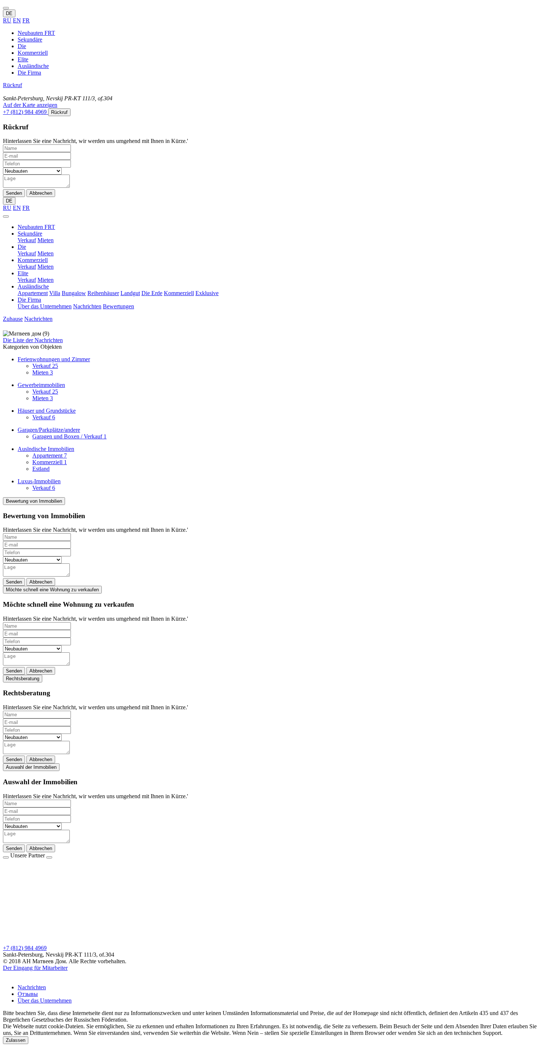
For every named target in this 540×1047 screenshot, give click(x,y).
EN (17, 20)
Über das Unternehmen (45, 306)
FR (26, 20)
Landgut (130, 293)
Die (22, 46)
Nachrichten (87, 306)
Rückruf (12, 85)
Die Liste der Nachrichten (33, 340)
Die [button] (22, 247)
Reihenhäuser (103, 293)
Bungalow (74, 293)
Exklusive (207, 293)
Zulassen (15, 1040)
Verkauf (27, 240)
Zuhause (13, 319)
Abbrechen (40, 193)
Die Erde (151, 293)
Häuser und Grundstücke (47, 411)
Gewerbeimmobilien (41, 385)
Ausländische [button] (33, 286)
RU (7, 20)
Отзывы (28, 994)
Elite (23, 59)
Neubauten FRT (36, 33)
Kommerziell (33, 53)
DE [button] (9, 13)
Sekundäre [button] (30, 233)
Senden (14, 193)
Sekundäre (30, 39)
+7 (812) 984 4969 (25, 948)
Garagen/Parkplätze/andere (49, 430)
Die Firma (29, 72)
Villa (54, 293)
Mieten (45, 240)
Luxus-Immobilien (39, 481)
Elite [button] (23, 273)
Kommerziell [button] (33, 260)
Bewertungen (118, 306)
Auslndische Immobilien (46, 449)
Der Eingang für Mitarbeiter (35, 968)
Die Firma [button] (29, 300)
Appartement (33, 293)
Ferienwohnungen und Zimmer (54, 359)
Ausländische (33, 66)
